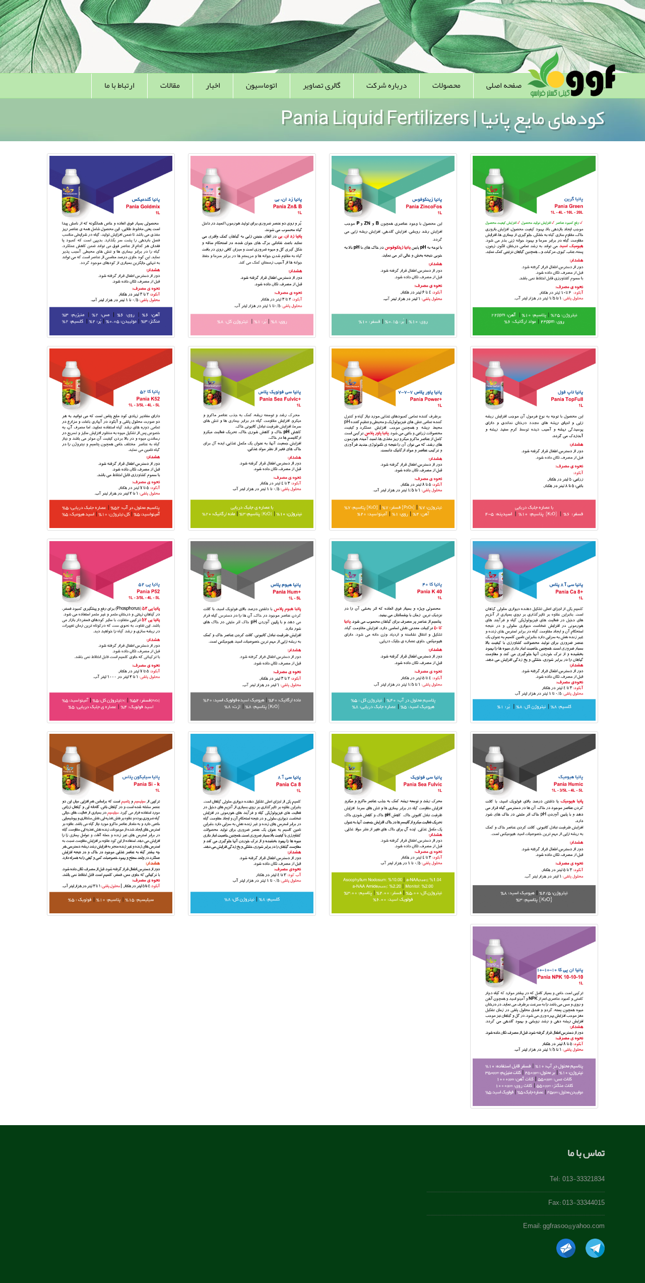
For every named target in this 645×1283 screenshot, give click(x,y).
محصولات (446, 85)
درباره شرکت (386, 85)
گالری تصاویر (322, 85)
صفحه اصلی (504, 85)
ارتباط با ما (119, 85)
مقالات (170, 85)
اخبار (213, 85)
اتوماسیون (261, 85)
